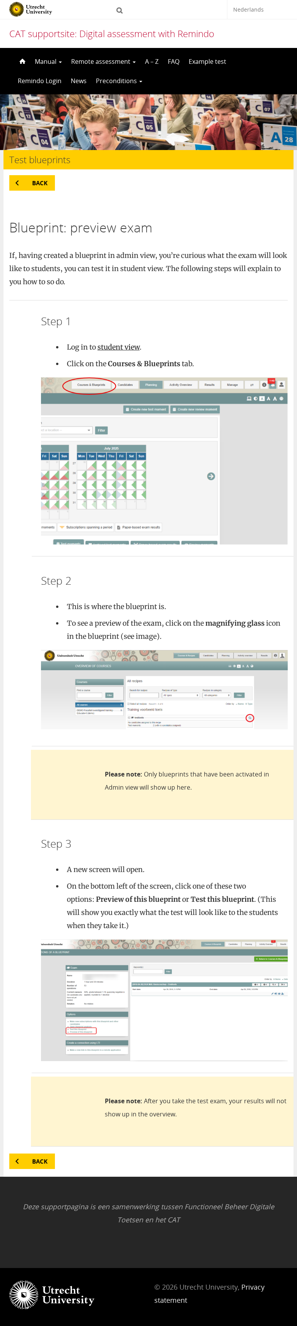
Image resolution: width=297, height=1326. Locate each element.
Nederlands (248, 9)
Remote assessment (101, 61)
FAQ (173, 61)
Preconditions (117, 81)
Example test (207, 61)
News (79, 81)
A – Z (152, 61)
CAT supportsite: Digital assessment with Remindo (111, 33)
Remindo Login (39, 81)
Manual (46, 61)
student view (118, 347)
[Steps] (21, 61)
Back (40, 183)
